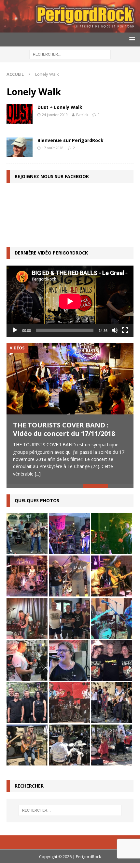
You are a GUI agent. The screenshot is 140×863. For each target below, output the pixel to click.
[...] (38, 474)
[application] (70, 301)
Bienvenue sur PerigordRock (70, 140)
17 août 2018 (52, 147)
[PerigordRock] (70, 28)
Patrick (82, 114)
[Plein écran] (125, 330)
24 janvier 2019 (55, 114)
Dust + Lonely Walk (59, 107)
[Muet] (114, 330)
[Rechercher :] (70, 54)
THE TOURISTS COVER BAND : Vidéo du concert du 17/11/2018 (64, 429)
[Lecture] (15, 330)
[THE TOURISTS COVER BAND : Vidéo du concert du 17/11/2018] (70, 378)
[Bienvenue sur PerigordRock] (20, 147)
